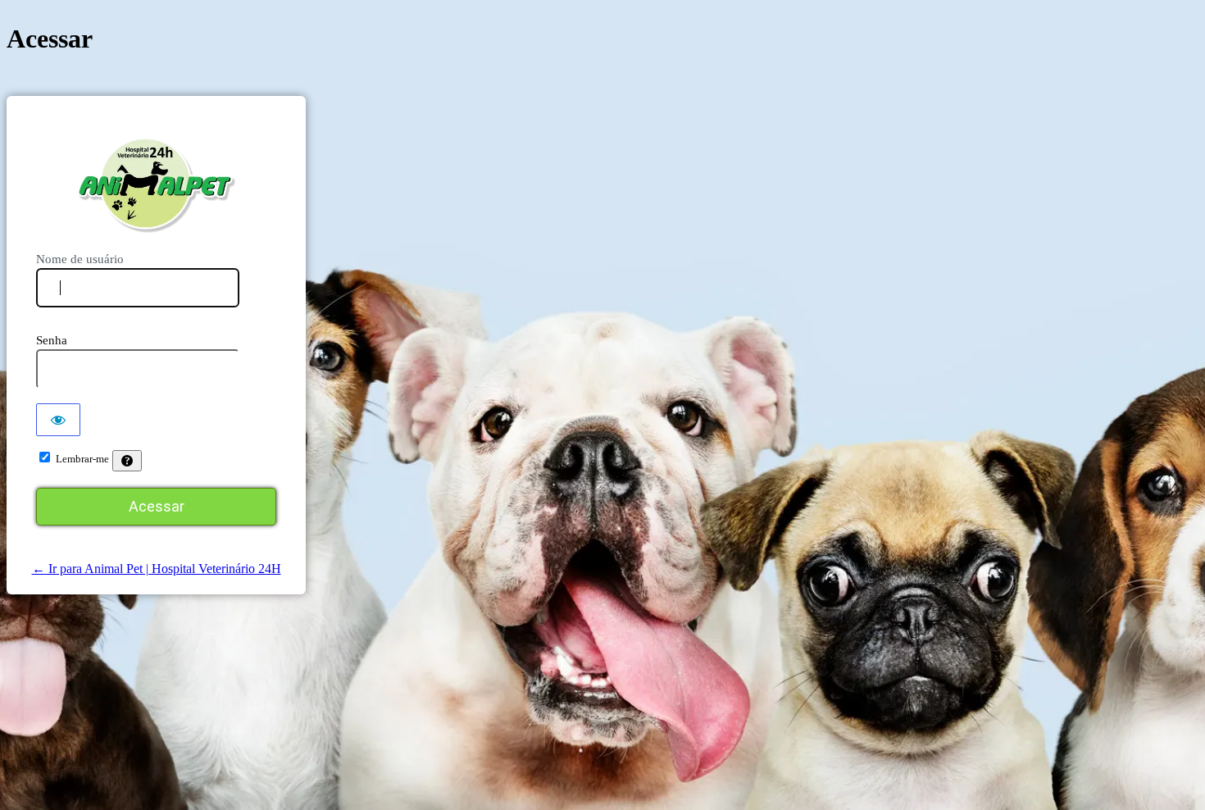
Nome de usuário (80, 259)
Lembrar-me (82, 459)
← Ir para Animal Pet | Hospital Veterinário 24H (156, 569)
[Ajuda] (127, 460)
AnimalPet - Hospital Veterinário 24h (156, 184)
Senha (51, 340)
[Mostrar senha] (58, 419)
